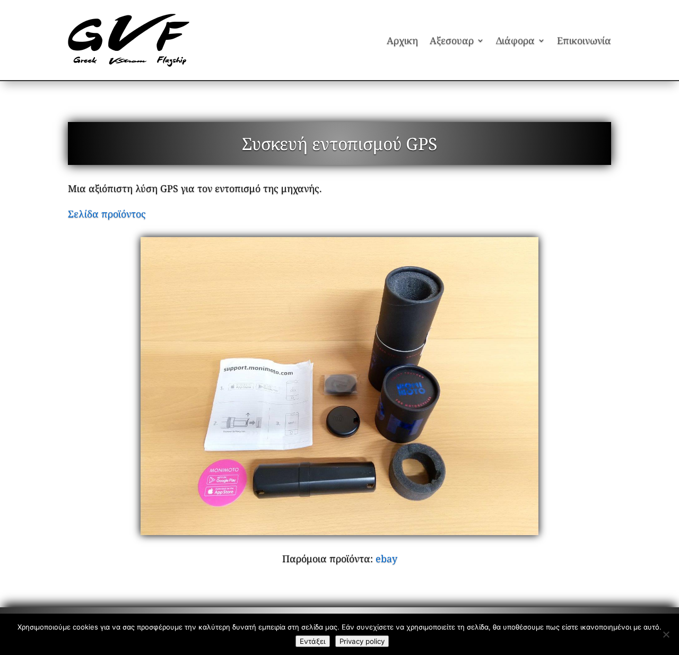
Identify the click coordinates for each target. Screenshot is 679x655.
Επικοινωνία (584, 40)
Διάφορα (515, 40)
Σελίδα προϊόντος (107, 213)
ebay (386, 558)
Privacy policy (362, 641)
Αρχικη (402, 40)
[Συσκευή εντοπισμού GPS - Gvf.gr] (339, 386)
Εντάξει (313, 641)
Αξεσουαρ (452, 40)
